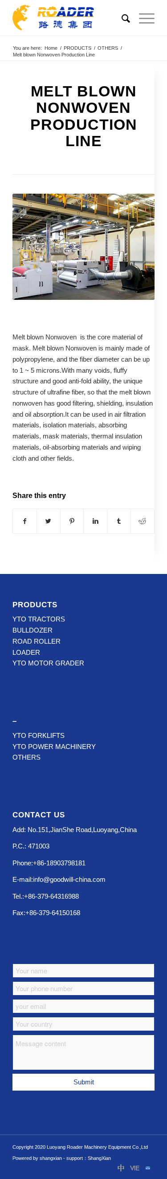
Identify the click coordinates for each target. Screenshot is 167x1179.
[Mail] (148, 1168)
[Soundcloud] (134, 1168)
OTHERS (108, 48)
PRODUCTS (77, 48)
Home (51, 48)
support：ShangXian (88, 1158)
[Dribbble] (121, 1168)
